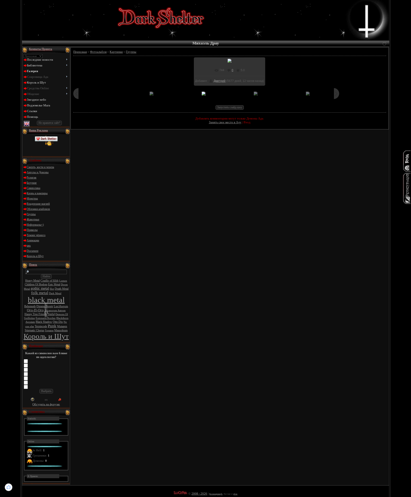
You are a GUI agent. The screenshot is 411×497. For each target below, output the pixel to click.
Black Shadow (44, 321)
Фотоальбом (98, 52)
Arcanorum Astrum (55, 310)
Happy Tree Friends (35, 314)
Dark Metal (55, 293)
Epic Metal (54, 284)
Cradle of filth (49, 280)
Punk (52, 326)
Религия (31, 177)
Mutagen (62, 326)
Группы (31, 214)
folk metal (39, 293)
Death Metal (61, 288)
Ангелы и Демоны (38, 172)
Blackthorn (62, 318)
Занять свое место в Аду (225, 122)
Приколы (32, 230)
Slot (52, 289)
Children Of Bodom (36, 284)
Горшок (49, 330)
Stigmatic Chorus (34, 330)
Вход (247, 122)
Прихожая (80, 52)
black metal (46, 299)
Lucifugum (61, 306)
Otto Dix (58, 321)
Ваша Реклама (38, 130)
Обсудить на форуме (46, 404)
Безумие (32, 182)
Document (32, 251)
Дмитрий (219, 81)
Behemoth (30, 306)
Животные (33, 219)
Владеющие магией (38, 203)
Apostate (30, 322)
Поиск (33, 264)
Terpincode (41, 326)
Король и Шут (35, 256)
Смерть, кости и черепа (40, 167)
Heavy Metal (32, 280)
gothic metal (40, 288)
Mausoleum (61, 330)
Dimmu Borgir (44, 306)
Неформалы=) (35, 224)
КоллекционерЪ (215, 494)
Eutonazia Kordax (46, 318)
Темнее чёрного (36, 235)
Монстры (32, 198)
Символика (33, 188)
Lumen (63, 280)
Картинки (116, 52)
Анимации (33, 240)
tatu (29, 245)
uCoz (235, 494)
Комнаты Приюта (40, 49)
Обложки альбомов (38, 209)
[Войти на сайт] (406, 161)
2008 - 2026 (199, 493)
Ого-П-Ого (35, 310)
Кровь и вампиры (37, 193)
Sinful (51, 314)
